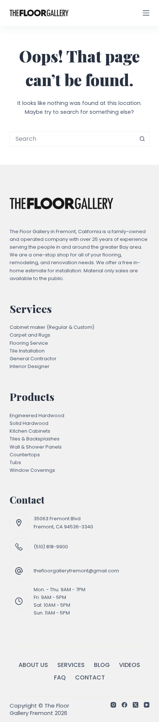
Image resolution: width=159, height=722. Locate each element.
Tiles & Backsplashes (35, 439)
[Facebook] (124, 705)
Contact (90, 678)
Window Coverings (32, 470)
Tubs (15, 462)
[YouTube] (146, 705)
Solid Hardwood (29, 423)
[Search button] (142, 139)
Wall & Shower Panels (36, 447)
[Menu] (146, 13)
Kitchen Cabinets (30, 431)
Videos (129, 665)
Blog (102, 665)
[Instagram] (113, 705)
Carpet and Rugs (30, 335)
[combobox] (72, 139)
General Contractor (33, 358)
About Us (33, 665)
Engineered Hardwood (37, 415)
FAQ (60, 678)
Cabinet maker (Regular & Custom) (52, 327)
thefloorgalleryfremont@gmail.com (76, 571)
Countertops (25, 455)
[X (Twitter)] (135, 705)
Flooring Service (29, 343)
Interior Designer (30, 366)
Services (71, 665)
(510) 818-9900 (51, 547)
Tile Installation (27, 351)
